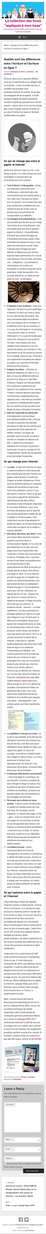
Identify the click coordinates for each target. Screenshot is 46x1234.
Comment (10, 1104)
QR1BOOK (36, 1038)
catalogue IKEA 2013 (26, 1018)
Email (8, 1148)
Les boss (30, 71)
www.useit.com (29, 680)
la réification (25, 278)
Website (9, 1158)
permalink (17, 1079)
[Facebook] (21, 1219)
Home (6, 45)
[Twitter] (26, 1219)
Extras (23, 1077)
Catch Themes (29, 1230)
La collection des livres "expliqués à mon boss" (23, 23)
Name (8, 1139)
